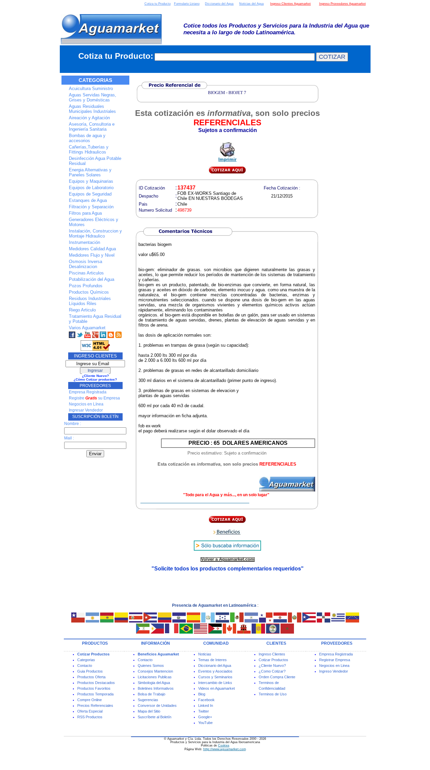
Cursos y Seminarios (215, 677)
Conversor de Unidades (157, 705)
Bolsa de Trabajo (151, 694)
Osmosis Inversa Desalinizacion (85, 264)
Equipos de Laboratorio (91, 187)
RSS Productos (89, 717)
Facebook (206, 700)
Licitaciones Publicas (155, 677)
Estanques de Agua (88, 200)
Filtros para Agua (85, 213)
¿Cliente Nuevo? (272, 666)
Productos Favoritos (94, 688)
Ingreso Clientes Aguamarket (290, 3)
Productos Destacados (96, 683)
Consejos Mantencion (155, 671)
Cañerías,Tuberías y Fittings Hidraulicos (89, 149)
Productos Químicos (89, 292)
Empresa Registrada (87, 392)
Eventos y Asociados (215, 671)
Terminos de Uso (273, 694)
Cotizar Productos (273, 660)
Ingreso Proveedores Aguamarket (342, 3)
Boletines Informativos (156, 688)
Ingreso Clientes (272, 654)
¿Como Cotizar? (272, 671)
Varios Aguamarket (87, 327)
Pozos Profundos (85, 285)
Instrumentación (84, 242)
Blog (201, 694)
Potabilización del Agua (91, 279)
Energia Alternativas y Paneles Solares (90, 172)
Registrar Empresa (334, 660)
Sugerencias (148, 700)
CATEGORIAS (95, 80)
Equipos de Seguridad (90, 194)
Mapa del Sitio (149, 711)
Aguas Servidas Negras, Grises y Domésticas (92, 97)
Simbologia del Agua (154, 683)
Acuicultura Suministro (91, 88)
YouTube (205, 723)
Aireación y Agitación (89, 117)
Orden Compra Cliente (277, 677)
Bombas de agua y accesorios (87, 138)
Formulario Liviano (187, 3)
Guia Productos (90, 671)
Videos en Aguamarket (216, 688)
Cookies (223, 745)
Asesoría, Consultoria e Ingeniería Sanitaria (92, 127)
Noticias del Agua (251, 3)
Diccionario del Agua (219, 3)
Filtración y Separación (91, 206)
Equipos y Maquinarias (91, 181)
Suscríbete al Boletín (154, 717)
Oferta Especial (89, 711)
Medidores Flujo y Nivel (92, 255)
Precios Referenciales (95, 705)
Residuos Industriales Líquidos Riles (90, 301)
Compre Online (89, 700)
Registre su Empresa (94, 398)
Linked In (205, 705)
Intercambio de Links (215, 683)
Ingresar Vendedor (86, 410)
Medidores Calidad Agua (92, 248)
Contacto (84, 666)
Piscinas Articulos (86, 272)
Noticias (204, 654)
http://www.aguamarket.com (224, 749)
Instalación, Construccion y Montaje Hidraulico (95, 233)
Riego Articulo (82, 309)
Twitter (203, 711)
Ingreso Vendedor (333, 671)
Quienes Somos (151, 666)
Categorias (86, 660)
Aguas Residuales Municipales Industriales (92, 109)
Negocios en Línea (86, 404)
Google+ (205, 717)
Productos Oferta (91, 677)
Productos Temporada (95, 694)
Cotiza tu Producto (157, 3)
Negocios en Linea (334, 666)
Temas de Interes (212, 660)
